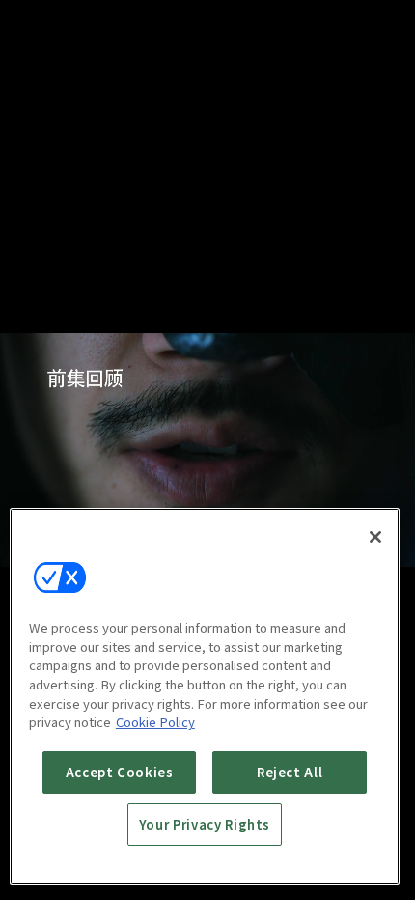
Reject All (290, 772)
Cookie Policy (155, 722)
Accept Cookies (120, 772)
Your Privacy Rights (204, 824)
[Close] (375, 537)
